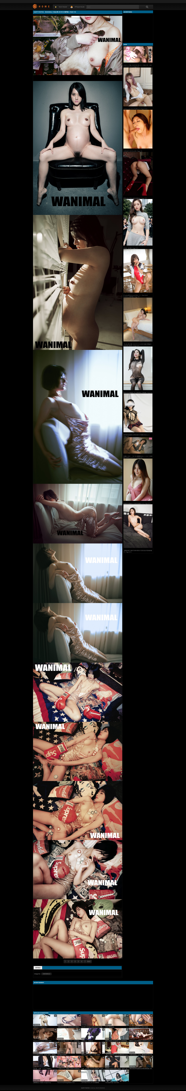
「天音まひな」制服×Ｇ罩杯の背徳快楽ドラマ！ (69, 1068)
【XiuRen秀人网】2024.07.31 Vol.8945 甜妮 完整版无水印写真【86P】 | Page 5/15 (137, 344)
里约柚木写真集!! (62, 1055)
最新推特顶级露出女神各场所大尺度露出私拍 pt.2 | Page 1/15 (136, 435)
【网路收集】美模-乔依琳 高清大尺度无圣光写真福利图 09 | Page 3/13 (137, 551)
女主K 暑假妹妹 (109, 1027)
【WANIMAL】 (46, 974)
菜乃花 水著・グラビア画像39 (42, 1068)
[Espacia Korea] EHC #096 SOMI (42, 1041)
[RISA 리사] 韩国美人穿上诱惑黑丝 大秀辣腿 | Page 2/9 (137, 392)
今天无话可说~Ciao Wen (112, 1082)
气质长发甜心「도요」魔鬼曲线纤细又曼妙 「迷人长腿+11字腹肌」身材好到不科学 (141, 1055)
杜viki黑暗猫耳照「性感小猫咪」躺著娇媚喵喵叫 (45, 1055)
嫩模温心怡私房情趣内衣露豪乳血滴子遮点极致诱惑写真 (141, 1041)
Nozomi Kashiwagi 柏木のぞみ (66, 1082)
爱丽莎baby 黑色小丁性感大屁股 (90, 1055)
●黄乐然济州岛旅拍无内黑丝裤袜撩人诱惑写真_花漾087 (141, 1068)
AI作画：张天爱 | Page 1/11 (130, 248)
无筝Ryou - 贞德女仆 (87, 1041)
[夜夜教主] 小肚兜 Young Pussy (42, 1082)
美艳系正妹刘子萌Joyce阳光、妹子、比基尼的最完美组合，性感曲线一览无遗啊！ (117, 1068)
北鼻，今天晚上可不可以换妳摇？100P (92, 1068)
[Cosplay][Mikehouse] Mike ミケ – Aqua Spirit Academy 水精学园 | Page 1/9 (135, 296)
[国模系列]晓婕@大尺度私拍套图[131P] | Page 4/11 (137, 503)
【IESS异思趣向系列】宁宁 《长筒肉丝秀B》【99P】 (69, 1041)
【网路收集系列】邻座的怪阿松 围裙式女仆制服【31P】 (69, 1027)
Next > (89, 961)
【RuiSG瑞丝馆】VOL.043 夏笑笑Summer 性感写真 (117, 1055)
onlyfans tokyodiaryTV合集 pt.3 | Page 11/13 (135, 109)
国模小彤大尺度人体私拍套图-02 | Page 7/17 (135, 198)
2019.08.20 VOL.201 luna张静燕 (90, 1082)
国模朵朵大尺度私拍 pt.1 (40, 1027)
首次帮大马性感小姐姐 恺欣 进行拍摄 (91, 1027)
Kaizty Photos (41, 6)
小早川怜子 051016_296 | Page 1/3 (132, 151)
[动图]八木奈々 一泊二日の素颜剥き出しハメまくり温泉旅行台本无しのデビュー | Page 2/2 (137, 457)
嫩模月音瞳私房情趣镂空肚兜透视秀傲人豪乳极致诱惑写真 (117, 1041)
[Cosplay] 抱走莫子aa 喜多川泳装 (138, 1027)
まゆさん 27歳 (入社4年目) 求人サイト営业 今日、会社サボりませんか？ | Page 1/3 (137, 66)
